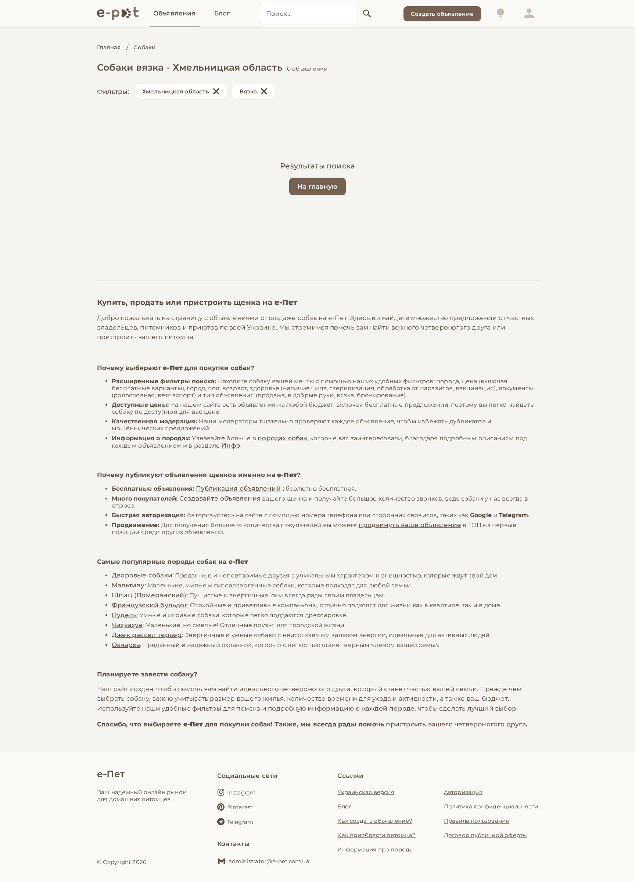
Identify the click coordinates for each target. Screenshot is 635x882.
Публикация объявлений (238, 488)
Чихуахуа (127, 625)
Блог (344, 806)
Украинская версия (365, 792)
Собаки (144, 47)
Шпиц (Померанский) (149, 595)
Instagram (241, 792)
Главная (109, 47)
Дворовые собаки (142, 575)
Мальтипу (128, 585)
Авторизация (463, 792)
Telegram (240, 821)
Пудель (124, 615)
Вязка (248, 91)
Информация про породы (375, 849)
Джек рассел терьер (147, 635)
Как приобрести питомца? (376, 835)
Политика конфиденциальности (491, 806)
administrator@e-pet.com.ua (269, 861)
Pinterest (240, 807)
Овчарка (126, 644)
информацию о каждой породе (361, 708)
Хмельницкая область (175, 91)
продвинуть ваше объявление (410, 525)
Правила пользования (476, 820)
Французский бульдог (149, 605)
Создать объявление (442, 13)
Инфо (230, 445)
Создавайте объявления (220, 498)
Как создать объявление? (374, 820)
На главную (318, 186)
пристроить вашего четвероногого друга (455, 724)
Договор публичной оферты (485, 835)
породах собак (283, 438)
